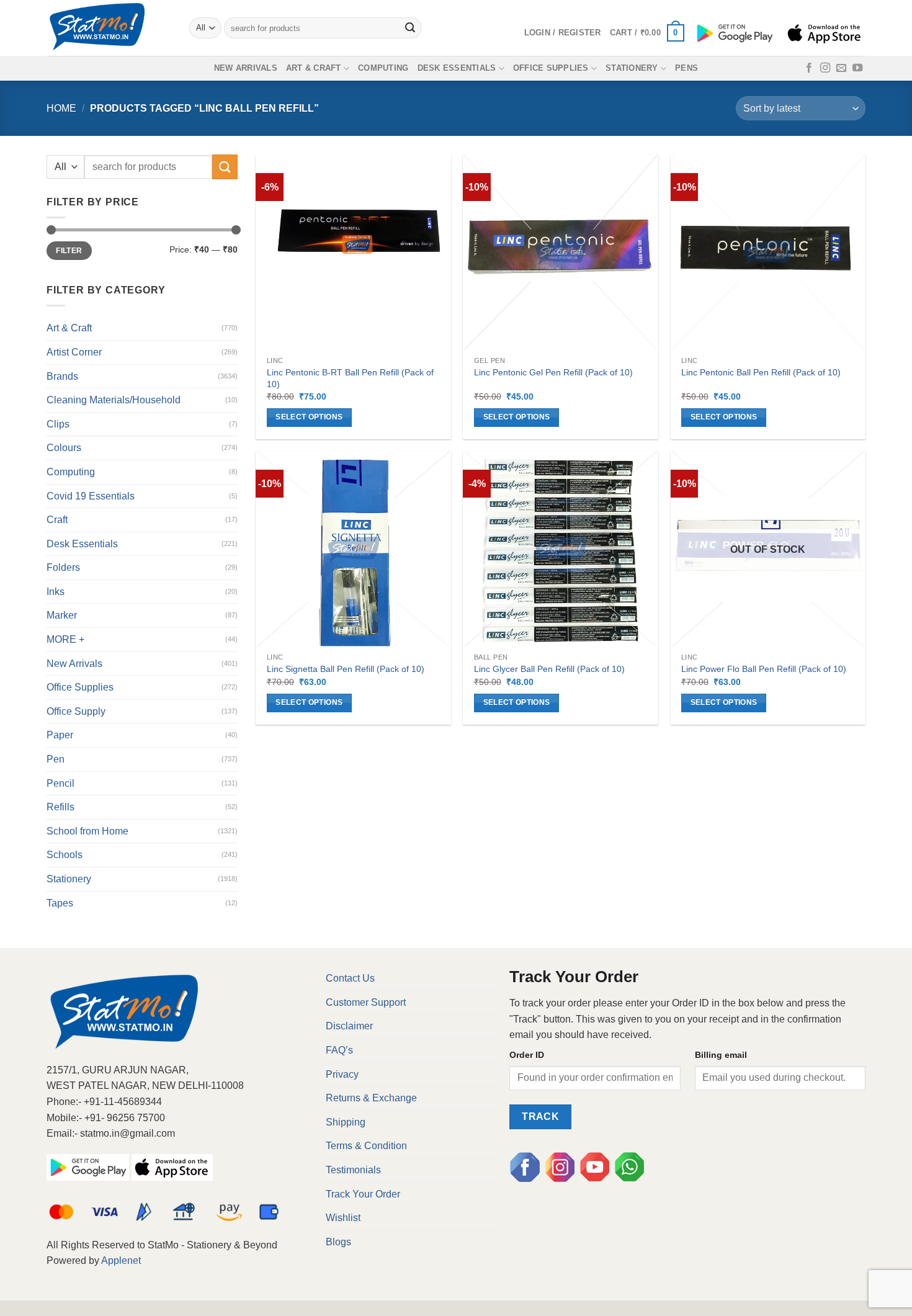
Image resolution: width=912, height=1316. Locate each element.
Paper (60, 735)
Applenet (121, 1260)
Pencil (60, 783)
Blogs (338, 1242)
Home (61, 108)
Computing (383, 68)
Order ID (526, 1055)
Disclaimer (349, 1026)
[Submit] (410, 27)
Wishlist (343, 1217)
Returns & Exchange (371, 1098)
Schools (65, 854)
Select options (308, 417)
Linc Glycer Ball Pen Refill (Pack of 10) (549, 669)
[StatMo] (109, 28)
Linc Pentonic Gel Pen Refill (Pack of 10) (553, 372)
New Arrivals (245, 68)
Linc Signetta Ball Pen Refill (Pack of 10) (345, 669)
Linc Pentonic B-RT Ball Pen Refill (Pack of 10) (350, 378)
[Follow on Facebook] (809, 68)
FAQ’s (339, 1050)
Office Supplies (551, 68)
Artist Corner (74, 352)
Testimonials (353, 1170)
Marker (62, 615)
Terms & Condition (366, 1145)
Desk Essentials (457, 68)
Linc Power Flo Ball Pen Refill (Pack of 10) (763, 669)
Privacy (342, 1074)
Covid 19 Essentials (91, 496)
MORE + (65, 639)
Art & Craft (313, 68)
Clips (58, 424)
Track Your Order (363, 1194)
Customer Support (366, 1002)
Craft (57, 519)
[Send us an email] (841, 68)
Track (540, 1116)
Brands (62, 376)
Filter (69, 250)
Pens (686, 68)
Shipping (345, 1122)
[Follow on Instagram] (825, 68)
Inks (56, 591)
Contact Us (350, 978)
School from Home (87, 831)
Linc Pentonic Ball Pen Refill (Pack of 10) (761, 372)
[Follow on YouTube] (857, 68)
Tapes (60, 903)
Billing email (721, 1055)
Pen (56, 759)
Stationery (632, 68)
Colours (64, 447)
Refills (60, 807)
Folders (63, 567)
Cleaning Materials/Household (114, 400)
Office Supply (76, 711)
